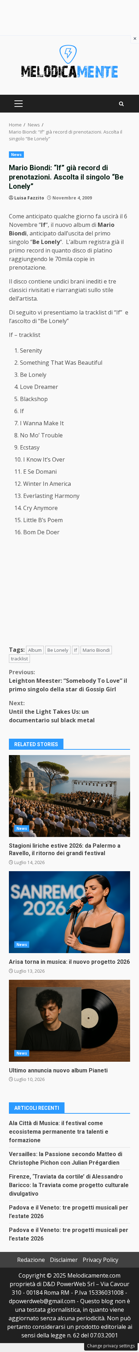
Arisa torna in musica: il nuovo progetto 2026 (69, 912)
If (75, 650)
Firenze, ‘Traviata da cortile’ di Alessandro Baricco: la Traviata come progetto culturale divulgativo (69, 1185)
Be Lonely (57, 650)
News (16, 154)
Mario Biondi (96, 650)
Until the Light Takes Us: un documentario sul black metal (52, 711)
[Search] (121, 104)
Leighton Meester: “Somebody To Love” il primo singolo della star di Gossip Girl (68, 680)
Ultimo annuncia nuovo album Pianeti (69, 1021)
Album (35, 650)
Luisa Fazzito (29, 198)
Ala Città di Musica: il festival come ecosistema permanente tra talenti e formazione (58, 1132)
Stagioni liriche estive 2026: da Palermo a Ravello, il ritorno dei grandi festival (69, 796)
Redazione (31, 1260)
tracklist (19, 658)
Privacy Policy (100, 1260)
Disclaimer (64, 1260)
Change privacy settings (111, 1346)
